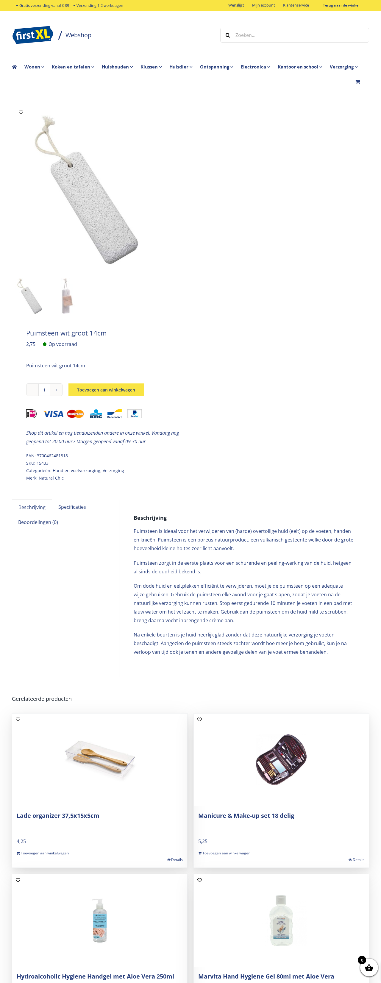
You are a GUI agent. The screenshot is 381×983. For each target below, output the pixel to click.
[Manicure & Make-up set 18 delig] (281, 760)
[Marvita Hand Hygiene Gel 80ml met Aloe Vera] (281, 920)
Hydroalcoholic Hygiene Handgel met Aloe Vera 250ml (95, 976)
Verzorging (113, 470)
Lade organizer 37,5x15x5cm (58, 816)
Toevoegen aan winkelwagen (106, 390)
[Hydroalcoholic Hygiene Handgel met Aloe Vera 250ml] (99, 920)
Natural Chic (51, 478)
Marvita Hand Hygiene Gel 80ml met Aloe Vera (266, 976)
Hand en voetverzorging (76, 470)
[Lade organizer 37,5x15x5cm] (99, 760)
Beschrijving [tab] (32, 507)
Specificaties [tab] (72, 507)
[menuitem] (38, 66)
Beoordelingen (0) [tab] (38, 522)
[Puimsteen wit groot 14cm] (86, 189)
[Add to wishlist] (21, 112)
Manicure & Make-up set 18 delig (246, 816)
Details (177, 859)
